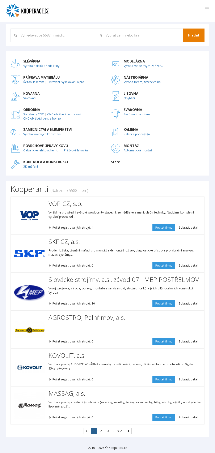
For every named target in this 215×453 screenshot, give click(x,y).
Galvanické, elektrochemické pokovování (41, 150)
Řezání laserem (33, 82)
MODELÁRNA (134, 61)
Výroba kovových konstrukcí (42, 134)
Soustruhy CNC (33, 114)
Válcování (29, 98)
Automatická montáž (138, 150)
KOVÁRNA (31, 93)
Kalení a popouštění (137, 134)
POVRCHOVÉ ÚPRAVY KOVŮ (45, 145)
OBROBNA (31, 109)
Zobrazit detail (188, 227)
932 (119, 431)
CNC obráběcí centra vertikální (65, 114)
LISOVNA (131, 93)
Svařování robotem (137, 114)
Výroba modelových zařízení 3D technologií (144, 66)
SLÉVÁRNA (31, 61)
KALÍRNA (131, 129)
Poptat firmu (163, 227)
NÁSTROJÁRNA (136, 77)
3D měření (30, 166)
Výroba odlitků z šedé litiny (41, 66)
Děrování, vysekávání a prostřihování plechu (67, 82)
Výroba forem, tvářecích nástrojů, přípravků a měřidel (144, 82)
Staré (115, 162)
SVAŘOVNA (133, 109)
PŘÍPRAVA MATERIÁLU (41, 77)
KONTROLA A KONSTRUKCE (46, 162)
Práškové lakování (76, 150)
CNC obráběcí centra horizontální (43, 118)
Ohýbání (129, 98)
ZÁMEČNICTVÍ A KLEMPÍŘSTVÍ (47, 129)
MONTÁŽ (131, 145)
